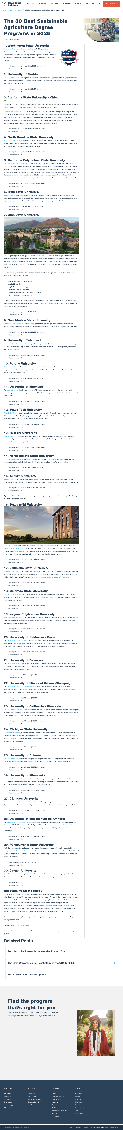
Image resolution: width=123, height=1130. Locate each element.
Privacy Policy (95, 1127)
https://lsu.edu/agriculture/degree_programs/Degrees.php (50, 577)
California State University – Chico (15, 112)
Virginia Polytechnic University (14, 617)
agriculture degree (19, 925)
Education (55, 1102)
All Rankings (8, 1108)
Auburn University (10, 479)
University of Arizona (14, 758)
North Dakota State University (14, 459)
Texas (77, 1110)
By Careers (7, 1099)
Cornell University (10, 874)
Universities (32, 1093)
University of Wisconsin (14, 344)
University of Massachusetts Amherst (19, 822)
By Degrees (8, 1093)
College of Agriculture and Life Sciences (41, 545)
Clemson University (10, 802)
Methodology (8, 1105)
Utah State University (44, 256)
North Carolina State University (14, 140)
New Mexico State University (13, 323)
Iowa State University (11, 195)
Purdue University (10, 367)
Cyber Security (56, 1099)
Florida (77, 1096)
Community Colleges (34, 1099)
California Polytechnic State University (16, 163)
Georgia (78, 1099)
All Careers (55, 1116)
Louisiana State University (12, 571)
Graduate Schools (33, 1102)
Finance (54, 1105)
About (70, 1127)
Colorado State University (12, 594)
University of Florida (13, 78)
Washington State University (13, 49)
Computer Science (58, 1096)
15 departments (19, 551)
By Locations (8, 1102)
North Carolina (80, 1108)
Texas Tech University (11, 413)
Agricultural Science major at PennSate (28, 851)
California (78, 1093)
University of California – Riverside (18, 709)
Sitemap (85, 1127)
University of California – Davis (17, 640)
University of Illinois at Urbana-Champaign (21, 686)
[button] (99, 4)
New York (78, 1105)
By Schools (7, 1096)
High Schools (32, 1096)
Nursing (54, 1113)
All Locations (79, 1113)
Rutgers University (10, 436)
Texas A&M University (11, 545)
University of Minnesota (15, 779)
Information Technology (59, 1110)
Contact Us (77, 1127)
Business (54, 1093)
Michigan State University (12, 733)
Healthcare (55, 1108)
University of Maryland (14, 390)
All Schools (31, 1105)
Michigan (78, 1102)
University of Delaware (14, 663)
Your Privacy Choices (112, 1127)
